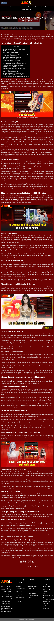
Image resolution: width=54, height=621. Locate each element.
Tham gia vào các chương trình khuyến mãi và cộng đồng (16, 76)
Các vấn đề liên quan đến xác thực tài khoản (13, 65)
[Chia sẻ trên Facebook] (23, 562)
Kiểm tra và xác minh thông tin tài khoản (12, 74)
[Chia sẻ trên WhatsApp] (21, 562)
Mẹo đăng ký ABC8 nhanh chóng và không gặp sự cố (13, 68)
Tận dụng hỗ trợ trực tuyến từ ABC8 (11, 71)
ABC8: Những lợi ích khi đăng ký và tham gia (12, 58)
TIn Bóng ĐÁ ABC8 (27, 9)
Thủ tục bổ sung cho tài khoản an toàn (12, 57)
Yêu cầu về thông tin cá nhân (10, 55)
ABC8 (4, 7)
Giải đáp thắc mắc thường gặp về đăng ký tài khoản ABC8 (14, 63)
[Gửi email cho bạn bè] (28, 562)
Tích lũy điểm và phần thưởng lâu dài (12, 62)
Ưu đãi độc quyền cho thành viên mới (12, 60)
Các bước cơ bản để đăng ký (10, 50)
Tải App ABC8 (21, 7)
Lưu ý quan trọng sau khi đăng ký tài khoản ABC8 (13, 73)
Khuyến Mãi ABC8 (12, 7)
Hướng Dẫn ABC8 (45, 7)
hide (18, 46)
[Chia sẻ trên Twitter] (26, 562)
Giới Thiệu (30, 7)
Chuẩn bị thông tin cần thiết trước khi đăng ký (14, 70)
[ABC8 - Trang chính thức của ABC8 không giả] (27, 3)
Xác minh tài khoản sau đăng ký (10, 52)
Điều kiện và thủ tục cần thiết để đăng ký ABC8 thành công (15, 54)
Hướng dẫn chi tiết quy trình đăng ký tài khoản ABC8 (13, 49)
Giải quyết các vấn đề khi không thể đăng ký (13, 66)
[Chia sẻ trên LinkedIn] (33, 562)
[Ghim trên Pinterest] (31, 562)
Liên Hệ (36, 7)
